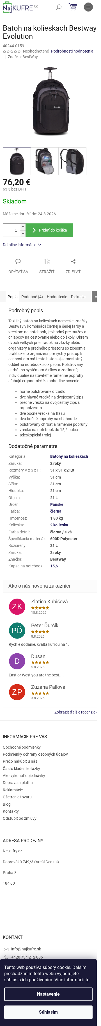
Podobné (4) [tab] (32, 297)
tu (87, 979)
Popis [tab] (12, 297)
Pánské (56, 504)
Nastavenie (48, 994)
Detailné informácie (19, 245)
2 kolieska (59, 525)
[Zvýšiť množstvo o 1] (23, 227)
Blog (7, 804)
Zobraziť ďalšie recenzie (74, 712)
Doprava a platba (18, 782)
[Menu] (88, 7)
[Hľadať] (59, 7)
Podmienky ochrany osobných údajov (35, 754)
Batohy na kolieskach (69, 456)
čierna (55, 511)
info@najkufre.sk (26, 949)
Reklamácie (13, 790)
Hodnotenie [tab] (57, 297)
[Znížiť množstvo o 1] (23, 233)
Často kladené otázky (21, 768)
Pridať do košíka (53, 230)
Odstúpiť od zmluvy (19, 818)
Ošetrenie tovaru (17, 797)
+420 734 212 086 (27, 957)
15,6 (54, 566)
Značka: (23, 57)
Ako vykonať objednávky (24, 775)
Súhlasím (48, 1012)
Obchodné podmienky (22, 747)
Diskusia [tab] (78, 297)
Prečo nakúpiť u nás (20, 761)
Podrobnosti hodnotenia (72, 51)
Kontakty (11, 811)
